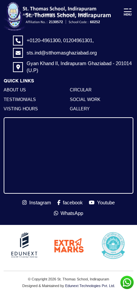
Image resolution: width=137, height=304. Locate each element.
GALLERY (80, 108)
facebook (72, 202)
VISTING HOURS (21, 108)
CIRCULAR (80, 89)
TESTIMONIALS (20, 99)
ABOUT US (15, 89)
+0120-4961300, (45, 40)
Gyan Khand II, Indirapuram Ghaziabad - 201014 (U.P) (79, 66)
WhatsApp (71, 213)
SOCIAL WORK (85, 99)
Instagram (39, 202)
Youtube (105, 202)
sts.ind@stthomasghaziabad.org (62, 52)
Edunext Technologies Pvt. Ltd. (90, 286)
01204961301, (78, 40)
